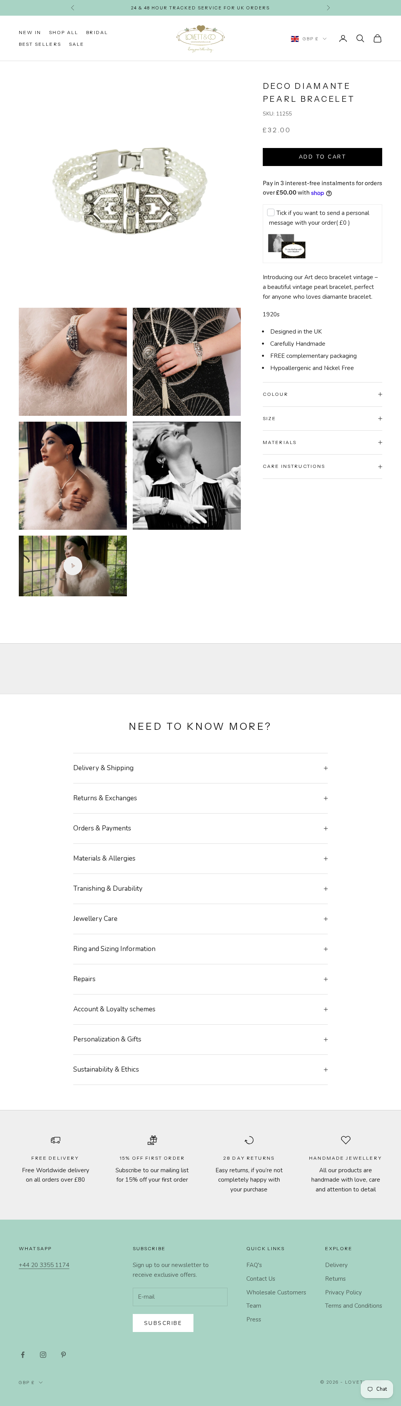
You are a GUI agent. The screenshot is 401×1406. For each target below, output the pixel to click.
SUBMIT (289, 765)
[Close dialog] (367, 627)
